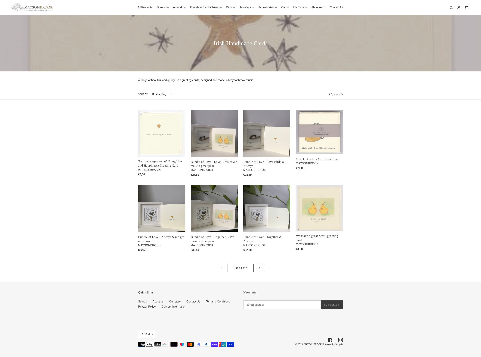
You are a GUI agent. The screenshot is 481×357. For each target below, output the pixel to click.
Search (142, 301)
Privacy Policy (147, 306)
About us (158, 301)
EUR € (146, 334)
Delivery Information (173, 306)
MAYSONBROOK (313, 344)
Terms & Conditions (218, 301)
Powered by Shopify (332, 344)
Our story (175, 301)
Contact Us (193, 301)
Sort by (143, 94)
